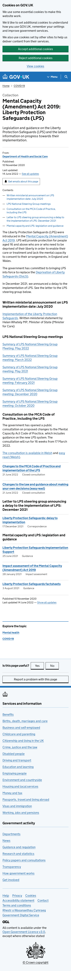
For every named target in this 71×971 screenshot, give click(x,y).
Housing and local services (20, 786)
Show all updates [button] (46, 602)
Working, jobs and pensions (20, 812)
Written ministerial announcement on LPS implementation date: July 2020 (30, 197)
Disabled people (13, 754)
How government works (18, 873)
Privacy (17, 895)
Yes (39, 666)
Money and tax (12, 793)
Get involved (10, 880)
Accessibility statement (18, 900)
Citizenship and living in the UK (23, 741)
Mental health (10, 632)
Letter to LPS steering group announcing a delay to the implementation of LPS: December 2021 (35, 219)
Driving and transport (16, 760)
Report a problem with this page (35, 679)
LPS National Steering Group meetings (29, 203)
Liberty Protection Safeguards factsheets (31, 584)
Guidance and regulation (19, 847)
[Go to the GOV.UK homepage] (15, 77)
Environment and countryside (22, 780)
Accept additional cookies (35, 49)
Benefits (8, 714)
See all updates (30, 173)
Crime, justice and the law (19, 747)
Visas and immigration (17, 806)
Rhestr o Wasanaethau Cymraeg (24, 910)
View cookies (35, 66)
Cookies (30, 895)
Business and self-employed (21, 727)
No (54, 666)
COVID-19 (19, 85)
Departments (11, 834)
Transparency (11, 867)
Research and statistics (18, 854)
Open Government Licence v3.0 (23, 932)
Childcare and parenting (18, 734)
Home (5, 85)
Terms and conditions (16, 905)
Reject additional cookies (36, 58)
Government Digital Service (20, 915)
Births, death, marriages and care (25, 721)
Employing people (14, 773)
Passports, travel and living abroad (25, 799)
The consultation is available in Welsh (27, 453)
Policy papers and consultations (24, 860)
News (6, 840)
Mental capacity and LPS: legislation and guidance (35, 225)
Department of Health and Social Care (25, 156)
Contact (43, 900)
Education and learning (18, 767)
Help (5, 895)
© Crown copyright (35, 962)
